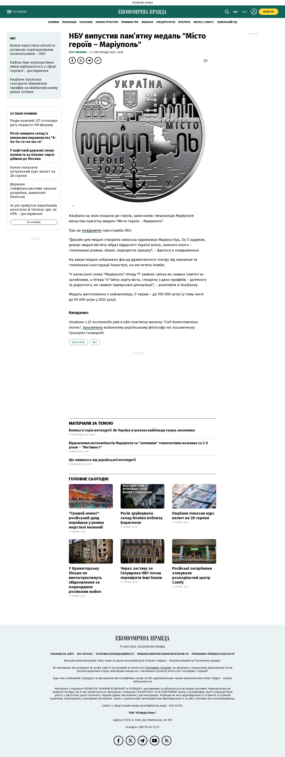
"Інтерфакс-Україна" (158, 667)
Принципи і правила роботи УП (213, 653)
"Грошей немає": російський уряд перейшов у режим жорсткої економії (86, 520)
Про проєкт (85, 653)
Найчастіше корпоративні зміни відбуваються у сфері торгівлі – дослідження (33, 66)
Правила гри (129, 22)
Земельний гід (227, 22)
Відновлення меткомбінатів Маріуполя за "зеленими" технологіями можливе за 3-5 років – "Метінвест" (138, 445)
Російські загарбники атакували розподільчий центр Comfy (192, 575)
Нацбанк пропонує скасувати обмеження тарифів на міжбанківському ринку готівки (34, 85)
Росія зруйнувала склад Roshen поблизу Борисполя (141, 518)
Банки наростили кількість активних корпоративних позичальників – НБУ (32, 49)
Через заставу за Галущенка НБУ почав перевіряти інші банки (141, 573)
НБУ (94, 342)
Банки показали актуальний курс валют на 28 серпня (32, 171)
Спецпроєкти (165, 22)
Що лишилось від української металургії (102, 460)
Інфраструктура (107, 22)
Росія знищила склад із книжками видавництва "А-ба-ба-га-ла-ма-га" (33, 137)
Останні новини (23, 113)
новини (53, 22)
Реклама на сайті (62, 653)
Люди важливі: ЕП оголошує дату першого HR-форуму (34, 122)
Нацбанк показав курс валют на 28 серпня (193, 515)
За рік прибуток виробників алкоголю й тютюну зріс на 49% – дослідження (33, 209)
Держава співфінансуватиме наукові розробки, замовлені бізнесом (33, 190)
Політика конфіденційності (115, 653)
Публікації (69, 22)
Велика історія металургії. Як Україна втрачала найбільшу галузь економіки (132, 430)
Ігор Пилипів (78, 52)
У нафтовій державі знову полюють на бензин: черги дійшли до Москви (32, 154)
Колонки (85, 22)
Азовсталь (78, 342)
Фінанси (147, 22)
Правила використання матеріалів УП (163, 653)
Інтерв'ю (184, 22)
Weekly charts (203, 22)
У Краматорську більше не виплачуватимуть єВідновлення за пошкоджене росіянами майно (85, 580)
